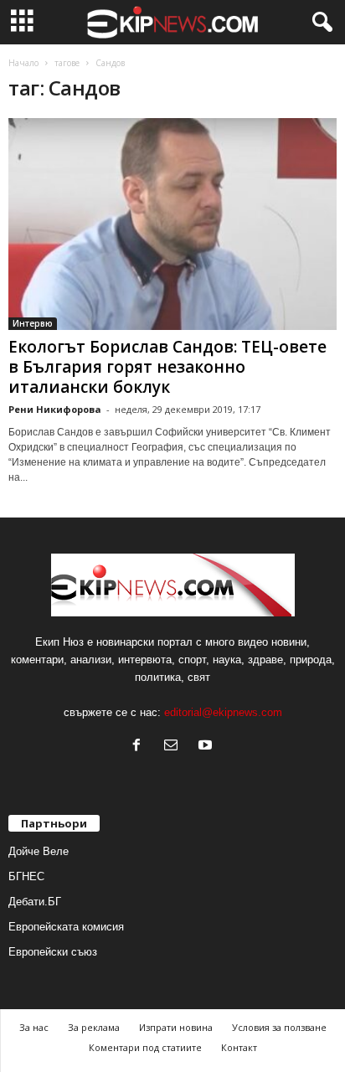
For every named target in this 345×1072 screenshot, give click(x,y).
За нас (34, 1027)
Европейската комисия (66, 926)
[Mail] (174, 746)
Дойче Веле (38, 851)
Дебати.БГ (34, 901)
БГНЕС (26, 876)
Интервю (33, 323)
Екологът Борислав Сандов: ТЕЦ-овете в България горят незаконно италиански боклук (167, 367)
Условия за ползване (279, 1027)
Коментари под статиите (145, 1047)
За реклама (94, 1027)
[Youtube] (207, 746)
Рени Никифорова (54, 409)
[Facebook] (140, 746)
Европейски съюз (52, 952)
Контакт (239, 1047)
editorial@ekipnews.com (223, 712)
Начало (23, 63)
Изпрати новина (176, 1027)
